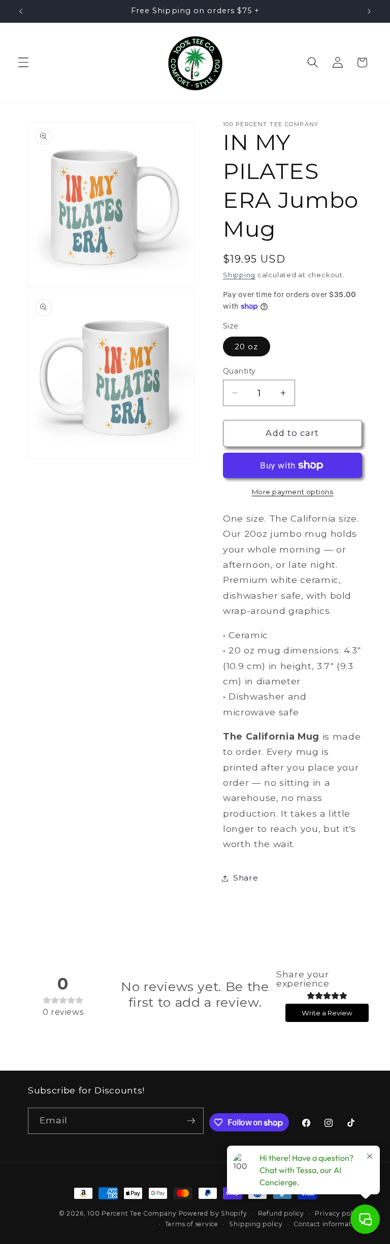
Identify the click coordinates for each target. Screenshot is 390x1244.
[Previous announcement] (21, 11)
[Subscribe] (191, 1121)
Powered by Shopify (213, 1213)
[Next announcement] (369, 11)
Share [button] (245, 878)
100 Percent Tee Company (132, 1213)
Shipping (239, 275)
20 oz (246, 346)
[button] (23, 62)
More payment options (293, 492)
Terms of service (191, 1224)
